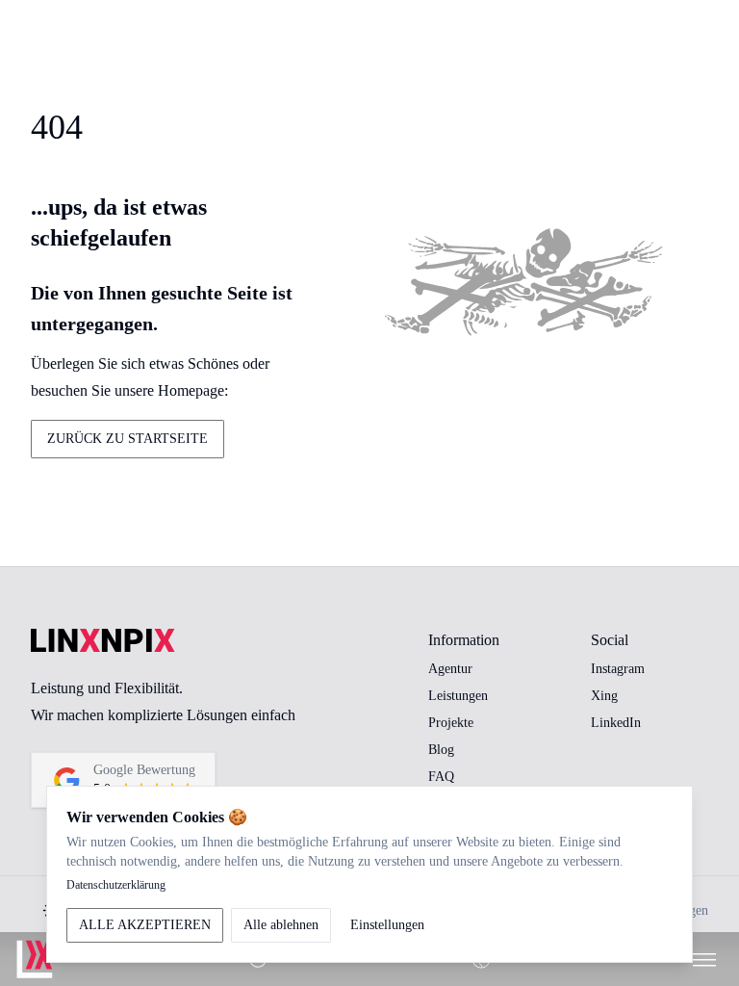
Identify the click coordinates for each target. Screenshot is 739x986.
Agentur (450, 669)
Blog (441, 749)
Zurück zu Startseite (127, 438)
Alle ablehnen (281, 925)
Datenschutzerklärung (116, 885)
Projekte (450, 722)
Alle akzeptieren (145, 925)
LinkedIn (616, 722)
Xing (604, 695)
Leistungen (458, 695)
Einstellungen (387, 925)
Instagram (618, 669)
